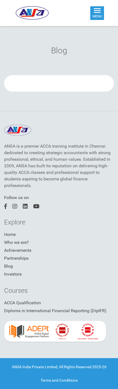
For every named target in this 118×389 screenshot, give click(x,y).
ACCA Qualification (22, 302)
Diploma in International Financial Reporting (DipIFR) (55, 310)
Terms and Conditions (59, 380)
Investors (13, 274)
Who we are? (16, 242)
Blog (8, 266)
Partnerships (16, 258)
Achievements (17, 250)
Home (10, 234)
